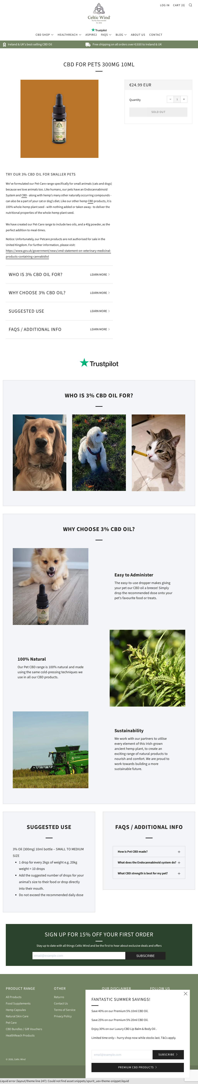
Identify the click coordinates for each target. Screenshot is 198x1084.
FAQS (104, 35)
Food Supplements (18, 1003)
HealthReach (68, 35)
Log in (165, 5)
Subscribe (166, 1055)
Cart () (179, 5)
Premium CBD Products (136, 1067)
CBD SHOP (43, 35)
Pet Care (11, 1023)
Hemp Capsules (16, 1010)
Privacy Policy (63, 1016)
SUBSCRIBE (145, 956)
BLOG (119, 35)
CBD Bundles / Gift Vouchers (24, 1029)
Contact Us (61, 1003)
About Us (138, 35)
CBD (24, 195)
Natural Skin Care (17, 1016)
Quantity (135, 100)
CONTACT (155, 35)
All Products (13, 997)
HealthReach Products (20, 1035)
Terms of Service (64, 1010)
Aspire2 (91, 35)
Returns (59, 997)
